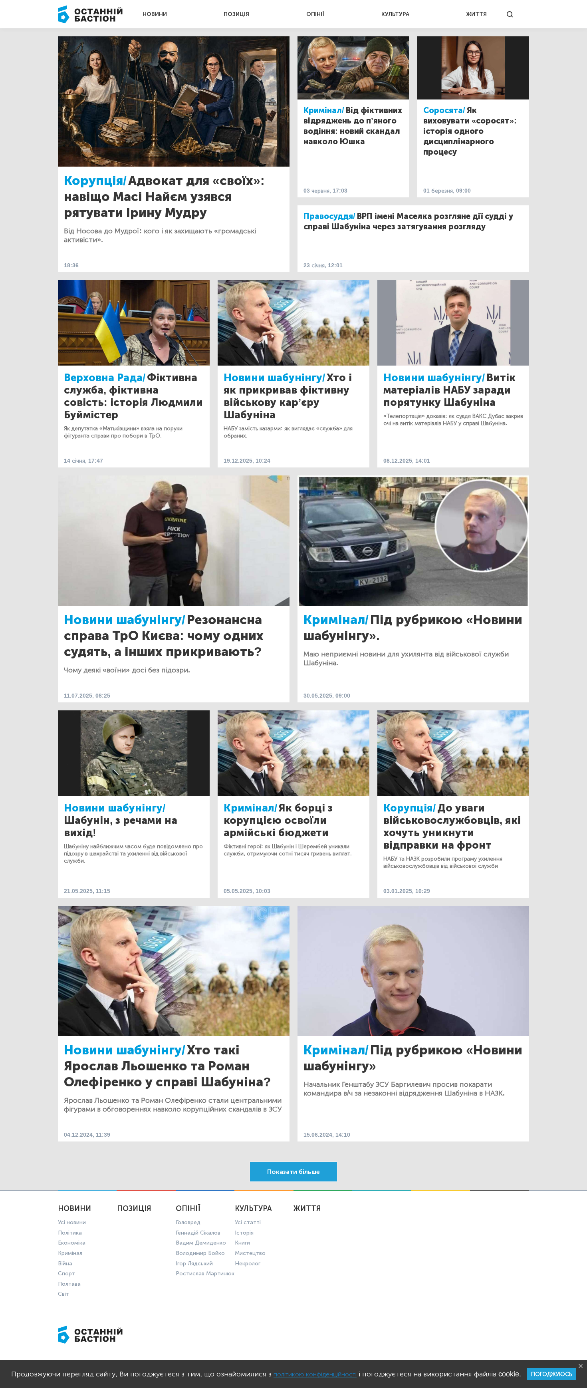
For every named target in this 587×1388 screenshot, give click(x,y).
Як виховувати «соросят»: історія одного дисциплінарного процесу (470, 131)
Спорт (66, 1273)
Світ (63, 1294)
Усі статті (248, 1222)
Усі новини (72, 1222)
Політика (70, 1232)
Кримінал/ (323, 110)
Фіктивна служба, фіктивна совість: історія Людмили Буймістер (133, 396)
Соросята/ (444, 110)
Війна (65, 1263)
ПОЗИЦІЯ (236, 14)
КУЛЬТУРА (395, 14)
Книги (242, 1242)
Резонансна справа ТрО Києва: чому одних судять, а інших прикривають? (164, 635)
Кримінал (70, 1253)
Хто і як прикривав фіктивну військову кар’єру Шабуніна (288, 396)
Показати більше (293, 1171)
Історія (244, 1232)
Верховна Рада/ (104, 378)
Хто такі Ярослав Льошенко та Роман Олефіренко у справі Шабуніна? (167, 1066)
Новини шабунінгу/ (274, 378)
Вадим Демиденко (201, 1242)
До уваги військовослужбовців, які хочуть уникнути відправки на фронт (452, 826)
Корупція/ (95, 180)
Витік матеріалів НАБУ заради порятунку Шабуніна (449, 390)
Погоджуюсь (551, 1374)
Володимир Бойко (200, 1253)
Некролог (247, 1263)
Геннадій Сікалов (198, 1232)
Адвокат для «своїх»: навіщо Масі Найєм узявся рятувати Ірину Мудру (164, 196)
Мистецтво (250, 1253)
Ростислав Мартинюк (205, 1273)
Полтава (69, 1284)
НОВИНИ (155, 14)
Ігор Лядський (194, 1263)
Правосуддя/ (329, 216)
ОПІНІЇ (315, 14)
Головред (188, 1222)
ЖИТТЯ (476, 14)
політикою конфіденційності (315, 1374)
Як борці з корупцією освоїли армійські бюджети (278, 820)
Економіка (71, 1242)
